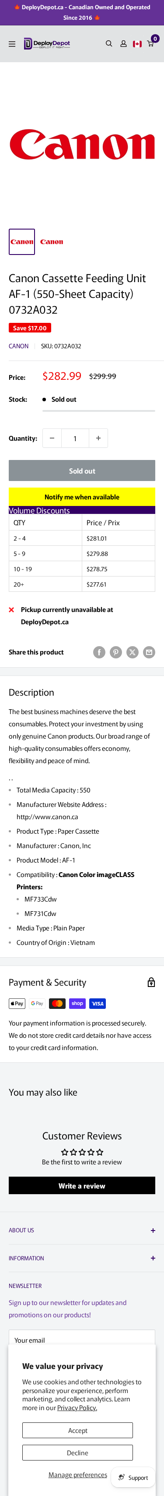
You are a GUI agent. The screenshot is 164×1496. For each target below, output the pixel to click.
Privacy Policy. (77, 1407)
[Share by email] (149, 651)
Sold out (82, 470)
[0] (151, 43)
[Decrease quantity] (52, 438)
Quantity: (23, 437)
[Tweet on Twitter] (132, 651)
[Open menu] (12, 44)
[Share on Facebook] (99, 651)
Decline (77, 1452)
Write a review (82, 1185)
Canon (18, 345)
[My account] (123, 43)
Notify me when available (82, 496)
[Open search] (109, 43)
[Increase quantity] (98, 438)
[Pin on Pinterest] (116, 651)
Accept (77, 1430)
